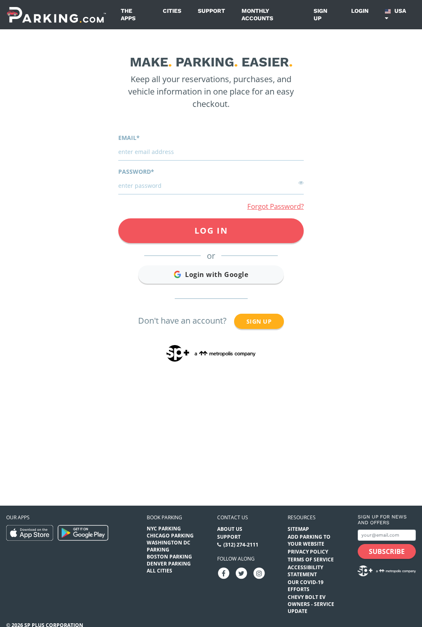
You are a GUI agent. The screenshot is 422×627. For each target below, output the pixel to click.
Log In (211, 230)
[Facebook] (223, 573)
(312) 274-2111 (240, 544)
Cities (172, 10)
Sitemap (298, 528)
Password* (136, 171)
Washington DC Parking (168, 546)
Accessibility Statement (305, 571)
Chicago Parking (170, 535)
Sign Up (259, 321)
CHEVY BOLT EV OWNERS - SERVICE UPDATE (311, 604)
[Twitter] (241, 573)
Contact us (232, 517)
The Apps (128, 14)
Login (359, 10)
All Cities (159, 570)
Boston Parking (169, 556)
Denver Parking (169, 563)
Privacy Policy (308, 551)
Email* (129, 138)
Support (211, 10)
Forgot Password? (275, 206)
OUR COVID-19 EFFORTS (306, 586)
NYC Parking (164, 528)
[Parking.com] (56, 15)
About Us (229, 528)
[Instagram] (259, 573)
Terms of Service (311, 559)
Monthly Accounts (257, 14)
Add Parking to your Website (309, 540)
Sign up (320, 14)
